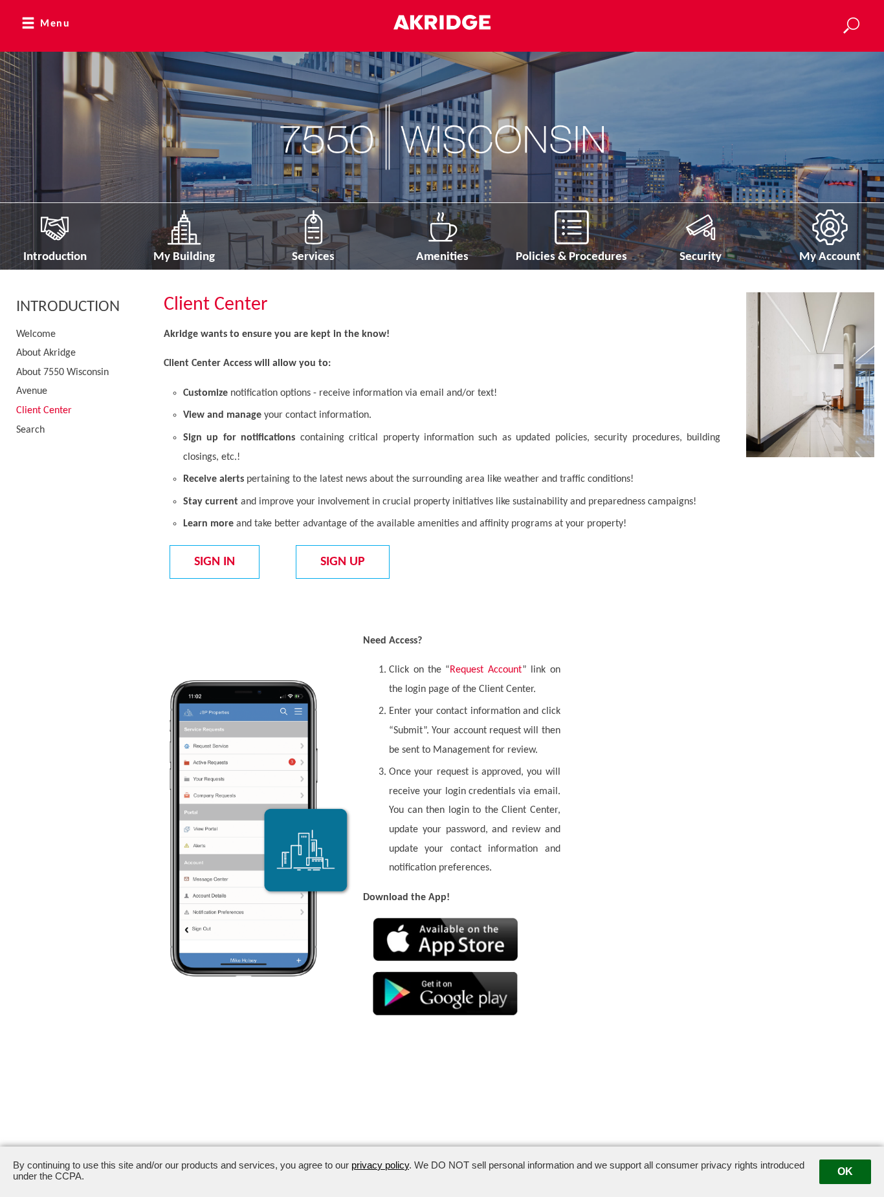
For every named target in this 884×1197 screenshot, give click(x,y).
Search (30, 430)
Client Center (44, 410)
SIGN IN (214, 561)
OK (845, 1171)
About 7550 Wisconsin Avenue (62, 382)
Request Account (486, 670)
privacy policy (380, 1164)
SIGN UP (342, 561)
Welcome (36, 334)
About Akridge (46, 353)
